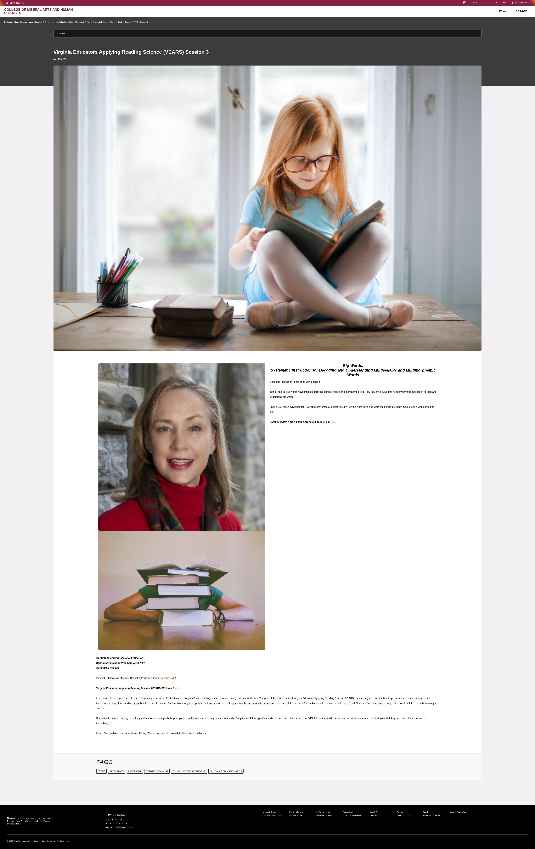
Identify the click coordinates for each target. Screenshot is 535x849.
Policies (400, 812)
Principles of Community (272, 815)
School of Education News (226, 771)
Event (101, 771)
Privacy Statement (296, 812)
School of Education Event (189, 771)
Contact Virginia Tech (119, 827)
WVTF (425, 812)
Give (495, 3)
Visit (485, 3)
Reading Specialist (157, 771)
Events (90, 22)
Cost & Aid (374, 812)
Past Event (134, 771)
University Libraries (324, 815)
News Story (117, 771)
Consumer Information (352, 815)
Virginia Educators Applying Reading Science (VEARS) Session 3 (121, 22)
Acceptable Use (295, 815)
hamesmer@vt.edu (164, 678)
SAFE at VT (375, 815)
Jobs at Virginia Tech (458, 812)
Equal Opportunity (404, 815)
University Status (270, 812)
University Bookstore (431, 815)
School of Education (77, 22)
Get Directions (115, 819)
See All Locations (116, 823)
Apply (474, 3)
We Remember (324, 812)
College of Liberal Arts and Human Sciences (24, 22)
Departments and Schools (56, 22)
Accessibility (348, 812)
